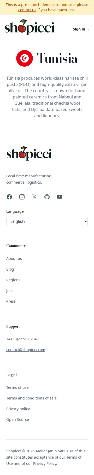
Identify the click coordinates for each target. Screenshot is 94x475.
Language (15, 211)
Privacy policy (18, 408)
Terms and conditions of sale (31, 398)
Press (11, 301)
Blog (10, 269)
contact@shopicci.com (25, 349)
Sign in (81, 29)
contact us (27, 9)
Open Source (17, 419)
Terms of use (17, 387)
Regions (13, 279)
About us (14, 258)
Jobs (10, 290)
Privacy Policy (44, 463)
